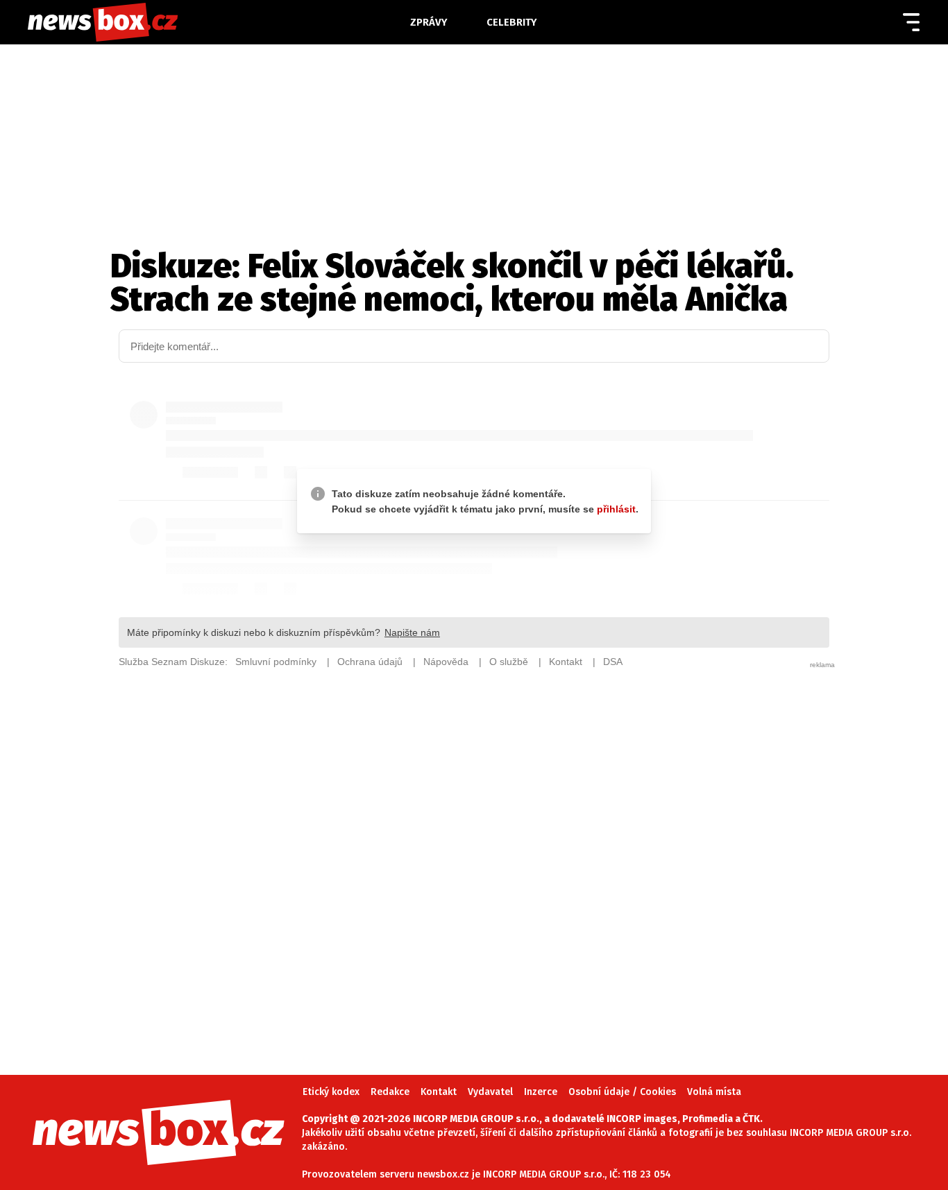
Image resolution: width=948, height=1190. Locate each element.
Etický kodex (331, 1092)
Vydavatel (490, 1092)
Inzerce (540, 1092)
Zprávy (429, 22)
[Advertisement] (474, 851)
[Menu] (911, 22)
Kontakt (439, 1092)
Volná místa (714, 1092)
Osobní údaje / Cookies (622, 1092)
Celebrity (511, 22)
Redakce (390, 1092)
